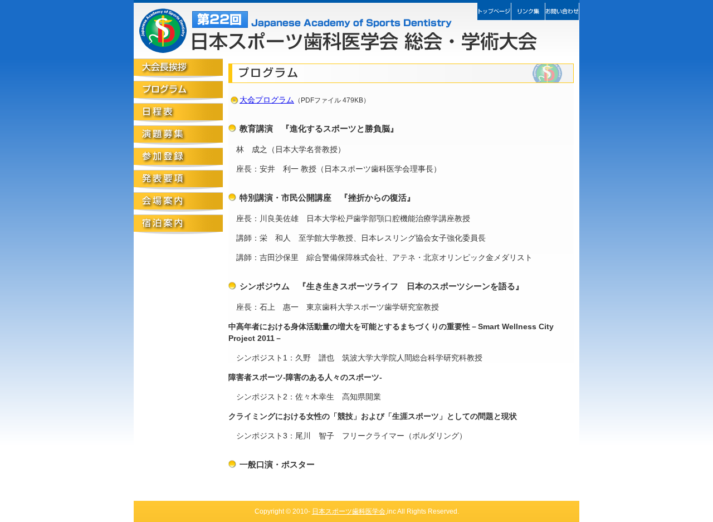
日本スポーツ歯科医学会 (348, 511)
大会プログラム (267, 99)
